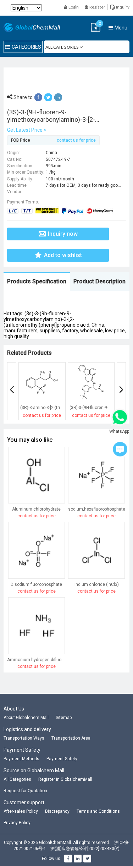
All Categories (17, 779)
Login (73, 7)
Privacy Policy (17, 822)
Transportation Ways (24, 738)
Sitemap (64, 717)
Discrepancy (57, 811)
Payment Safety (61, 758)
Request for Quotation (25, 790)
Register (97, 7)
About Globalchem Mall (26, 717)
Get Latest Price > (26, 130)
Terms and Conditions (98, 811)
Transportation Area (70, 738)
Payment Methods (21, 758)
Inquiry (122, 7)
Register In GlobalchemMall (65, 779)
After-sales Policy (21, 811)
